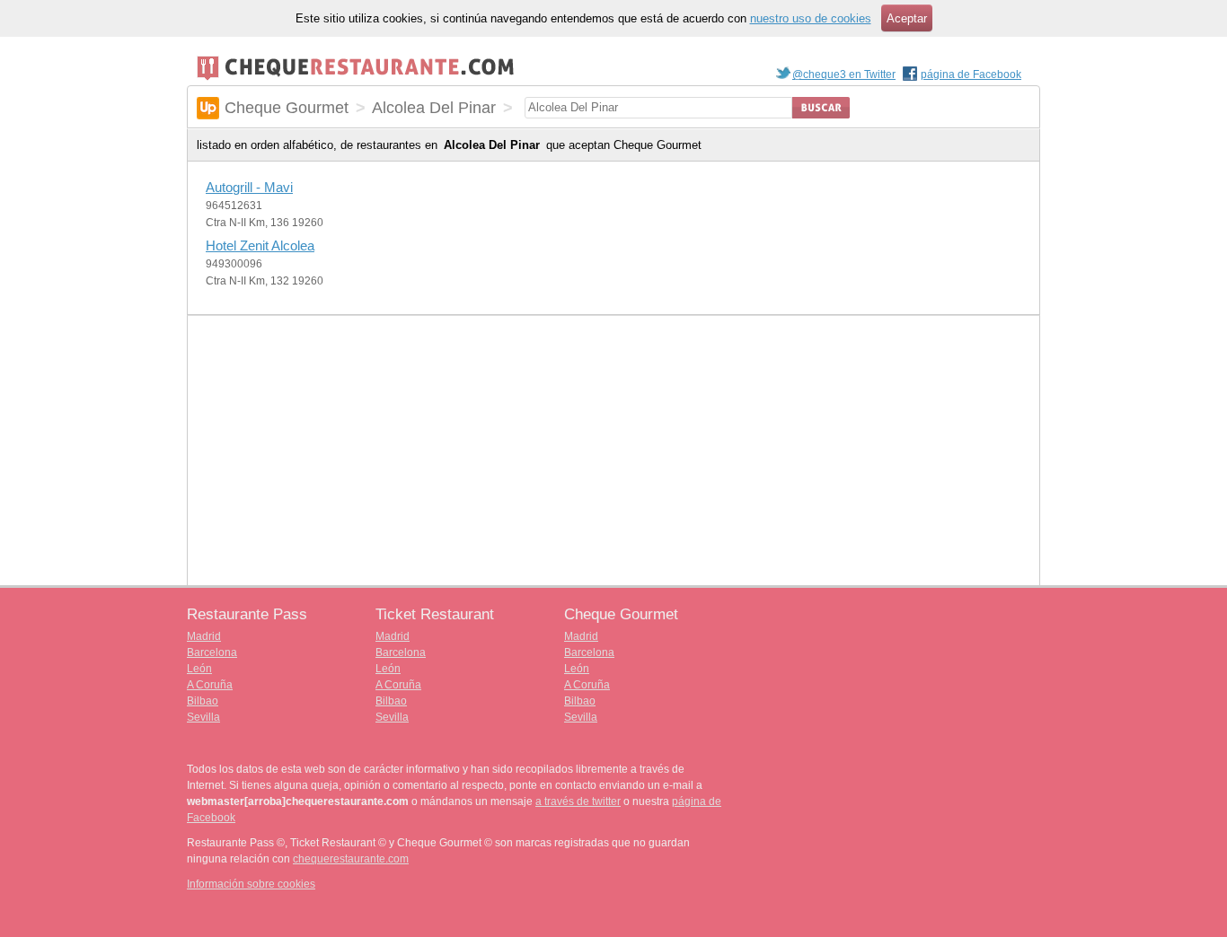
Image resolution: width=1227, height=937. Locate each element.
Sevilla (203, 717)
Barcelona (212, 652)
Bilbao (202, 701)
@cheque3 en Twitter (844, 74)
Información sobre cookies (251, 884)
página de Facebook (971, 74)
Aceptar (907, 18)
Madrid (204, 636)
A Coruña (210, 685)
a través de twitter (578, 801)
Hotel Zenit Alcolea (260, 245)
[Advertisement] (613, 450)
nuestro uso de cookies (810, 18)
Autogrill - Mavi (249, 187)
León (199, 668)
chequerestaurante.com (351, 859)
